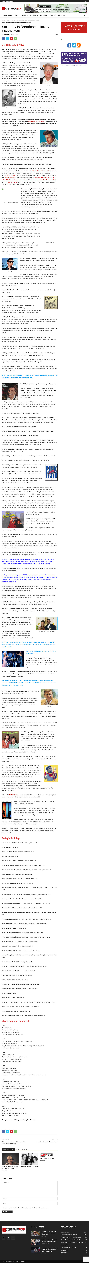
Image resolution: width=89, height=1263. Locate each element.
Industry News (14, 20)
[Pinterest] (11, 38)
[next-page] (6, 1172)
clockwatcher (6, 34)
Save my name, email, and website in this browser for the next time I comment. (26, 1208)
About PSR (61, 15)
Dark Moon (40, 121)
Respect (37, 177)
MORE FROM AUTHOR (22, 1149)
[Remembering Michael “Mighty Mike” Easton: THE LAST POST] (10, 1159)
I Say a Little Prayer (11, 182)
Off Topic (53, 15)
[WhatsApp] (15, 38)
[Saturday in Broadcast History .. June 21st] (49, 1155)
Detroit (50, 171)
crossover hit (32, 121)
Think (53, 177)
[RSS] (83, 1)
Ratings (43, 15)
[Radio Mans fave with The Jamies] (29, 1159)
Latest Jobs (7, 15)
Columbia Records (9, 175)
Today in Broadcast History (24, 22)
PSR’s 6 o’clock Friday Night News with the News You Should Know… (14, 1142)
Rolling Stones (13, 795)
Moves (24, 15)
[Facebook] (80, 1)
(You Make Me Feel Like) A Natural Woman (15, 180)
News (16, 15)
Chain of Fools (45, 177)
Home (3, 20)
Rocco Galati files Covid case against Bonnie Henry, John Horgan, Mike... (49, 1233)
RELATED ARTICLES (8, 1149)
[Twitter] (85, 1)
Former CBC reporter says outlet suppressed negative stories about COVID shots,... (50, 1249)
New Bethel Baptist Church (38, 171)
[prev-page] (3, 1172)
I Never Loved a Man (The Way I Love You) (42, 180)
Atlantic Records (10, 177)
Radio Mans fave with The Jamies (29, 1166)
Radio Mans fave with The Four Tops (47, 1142)
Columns (33, 15)
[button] (85, 15)
